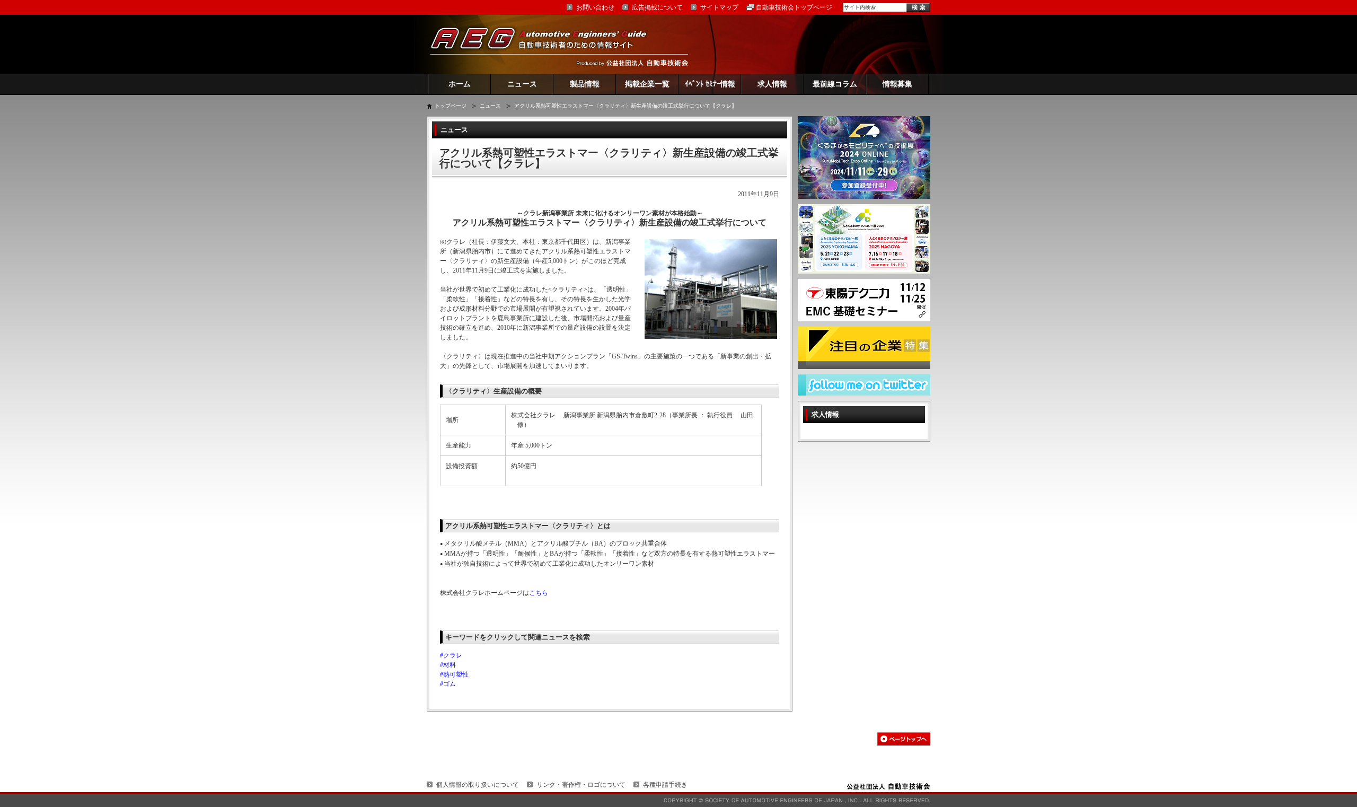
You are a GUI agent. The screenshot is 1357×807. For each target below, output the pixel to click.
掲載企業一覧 (647, 84)
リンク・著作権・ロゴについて (580, 784)
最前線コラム (835, 84)
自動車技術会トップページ (794, 7)
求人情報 (772, 84)
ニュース (522, 84)
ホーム (459, 84)
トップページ (450, 106)
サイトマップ (719, 7)
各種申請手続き (665, 784)
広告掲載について (657, 7)
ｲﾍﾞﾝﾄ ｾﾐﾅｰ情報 (710, 84)
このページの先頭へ (903, 738)
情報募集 (897, 84)
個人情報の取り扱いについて (477, 784)
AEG (545, 44)
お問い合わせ (595, 7)
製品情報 (585, 84)
